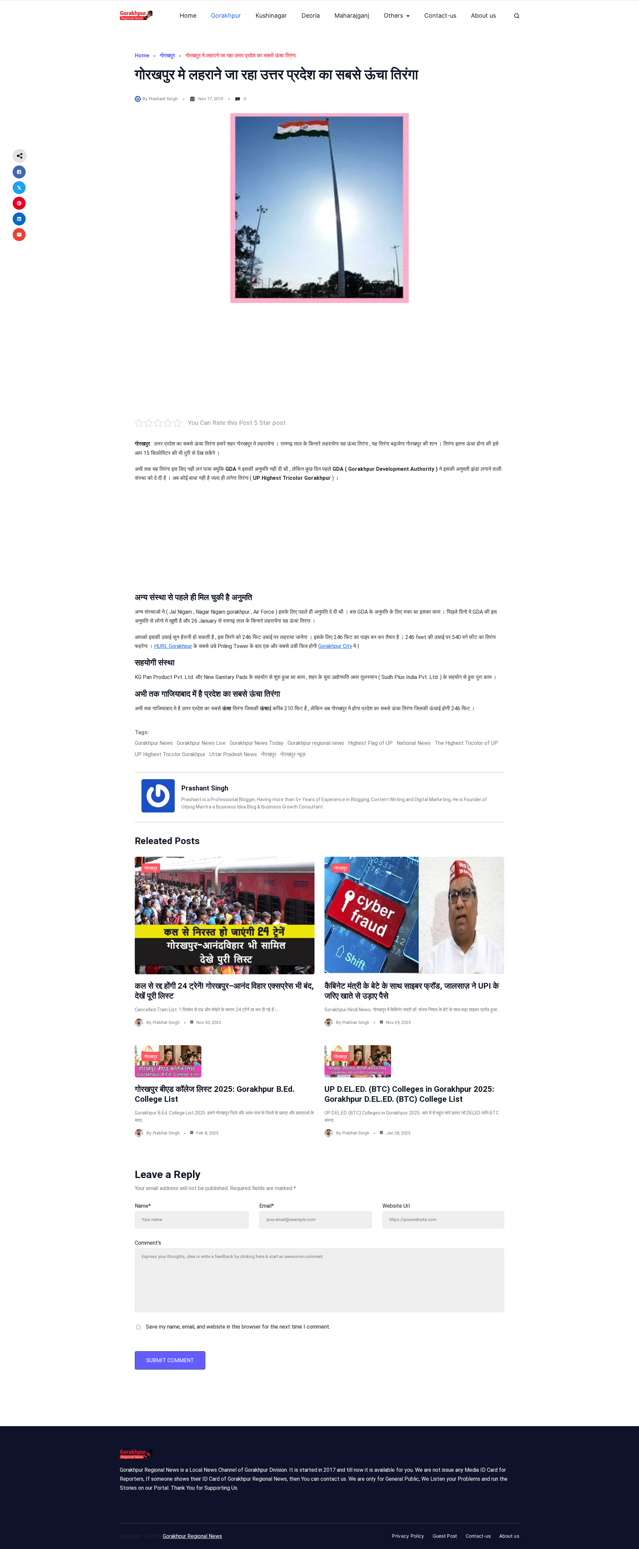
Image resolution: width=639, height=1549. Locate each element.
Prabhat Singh (166, 1022)
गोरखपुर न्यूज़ (292, 754)
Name (143, 1206)
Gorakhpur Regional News (192, 1536)
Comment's (148, 1243)
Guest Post (445, 1536)
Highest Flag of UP (370, 743)
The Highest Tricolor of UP (466, 743)
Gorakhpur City (335, 646)
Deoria (311, 15)
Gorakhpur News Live (201, 743)
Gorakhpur (226, 15)
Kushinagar (271, 15)
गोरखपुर (167, 55)
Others (393, 15)
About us (483, 15)
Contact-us (440, 15)
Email (266, 1206)
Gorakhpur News (154, 743)
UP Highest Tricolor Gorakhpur (170, 754)
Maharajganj (351, 15)
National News (414, 743)
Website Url (396, 1206)
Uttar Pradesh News (233, 754)
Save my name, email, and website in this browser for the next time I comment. (238, 1327)
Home (188, 15)
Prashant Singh (163, 98)
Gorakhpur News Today (257, 743)
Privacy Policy (408, 1536)
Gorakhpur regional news (316, 743)
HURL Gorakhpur (173, 646)
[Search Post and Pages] (516, 15)
